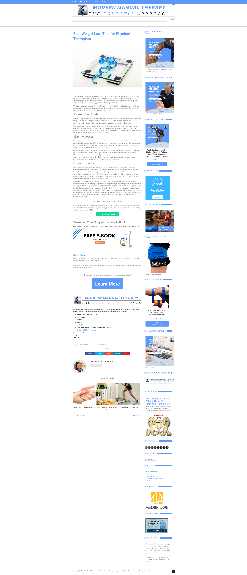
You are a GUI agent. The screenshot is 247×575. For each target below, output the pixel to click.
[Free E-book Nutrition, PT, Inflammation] (107, 239)
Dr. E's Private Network (151, 471)
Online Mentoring (93, 24)
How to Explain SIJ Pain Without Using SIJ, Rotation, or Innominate (157, 401)
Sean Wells (104, 344)
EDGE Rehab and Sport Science (154, 478)
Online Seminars (149, 481)
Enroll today (114, 208)
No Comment (99, 43)
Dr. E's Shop (148, 474)
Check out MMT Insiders (86, 330)
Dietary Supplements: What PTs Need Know (107, 408)
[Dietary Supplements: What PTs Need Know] (107, 394)
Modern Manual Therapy (152, 476)
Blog (83, 24)
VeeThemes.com (151, 571)
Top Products (117, 24)
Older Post (135, 415)
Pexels (82, 255)
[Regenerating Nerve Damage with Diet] (84, 394)
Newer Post (80, 415)
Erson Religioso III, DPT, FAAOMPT (87, 43)
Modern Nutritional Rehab (88, 344)
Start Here (74, 2)
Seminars (128, 24)
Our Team (104, 2)
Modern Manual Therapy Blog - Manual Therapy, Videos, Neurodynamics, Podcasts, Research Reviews (110, 571)
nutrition (98, 344)
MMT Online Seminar (85, 2)
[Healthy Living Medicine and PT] (129, 394)
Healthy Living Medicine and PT (129, 407)
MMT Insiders (96, 2)
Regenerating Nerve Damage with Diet (84, 407)
